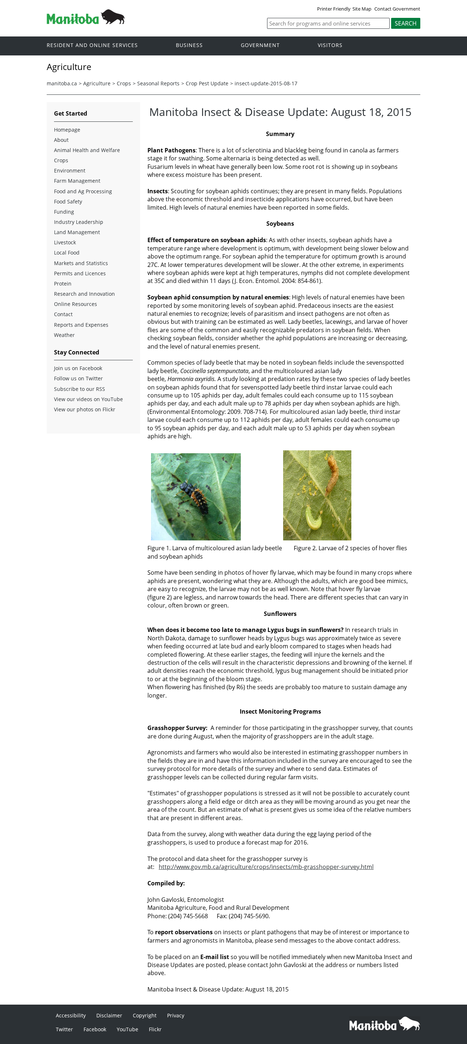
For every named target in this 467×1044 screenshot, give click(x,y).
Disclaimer (109, 1015)
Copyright (145, 1015)
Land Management (77, 232)
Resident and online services (92, 45)
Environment (69, 170)
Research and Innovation (84, 293)
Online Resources (75, 303)
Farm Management (77, 180)
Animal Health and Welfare (87, 150)
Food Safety (68, 201)
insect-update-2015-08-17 (266, 83)
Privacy (175, 1015)
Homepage (67, 129)
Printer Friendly (334, 8)
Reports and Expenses (81, 324)
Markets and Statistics (81, 263)
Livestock (65, 242)
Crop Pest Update (207, 83)
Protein (63, 283)
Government (260, 45)
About (61, 139)
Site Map (361, 8)
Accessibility (71, 1015)
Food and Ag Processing (83, 191)
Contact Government (397, 8)
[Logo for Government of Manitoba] (86, 22)
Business (189, 45)
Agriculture (97, 83)
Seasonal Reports (158, 83)
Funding (64, 211)
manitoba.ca (62, 83)
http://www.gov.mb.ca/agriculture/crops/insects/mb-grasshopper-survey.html (266, 867)
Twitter (64, 1029)
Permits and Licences (80, 273)
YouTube (127, 1029)
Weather (64, 334)
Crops (124, 83)
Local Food (67, 252)
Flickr (155, 1029)
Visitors (330, 45)
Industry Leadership (78, 221)
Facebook (95, 1029)
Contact (63, 314)
